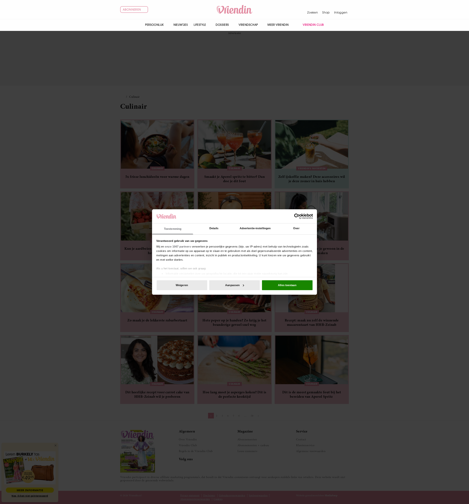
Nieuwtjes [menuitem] (180, 25)
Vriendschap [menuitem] (248, 25)
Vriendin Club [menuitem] (313, 25)
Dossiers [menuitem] (222, 25)
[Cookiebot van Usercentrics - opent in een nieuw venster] (297, 216)
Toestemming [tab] (172, 228)
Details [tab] (213, 228)
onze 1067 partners (178, 246)
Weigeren (182, 285)
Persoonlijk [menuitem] (154, 25)
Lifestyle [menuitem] (200, 25)
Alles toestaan (287, 285)
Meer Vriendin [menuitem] (278, 25)
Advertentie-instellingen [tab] (255, 228)
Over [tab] (296, 228)
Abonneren (132, 9)
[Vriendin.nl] (234, 9)
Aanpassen (232, 285)
